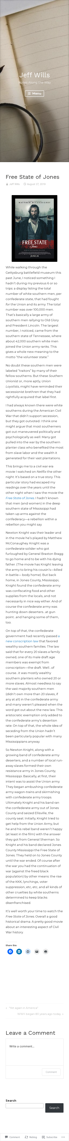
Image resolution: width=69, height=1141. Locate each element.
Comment (51, 1071)
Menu (36, 93)
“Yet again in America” (21, 1008)
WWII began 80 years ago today (39, 1014)
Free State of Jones (20, 498)
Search (11, 1100)
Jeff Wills (34, 75)
